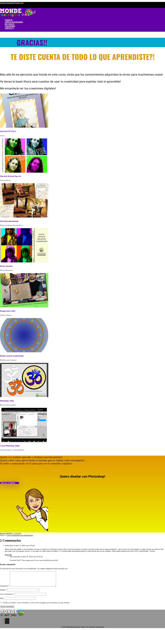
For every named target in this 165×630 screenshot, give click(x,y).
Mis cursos (9, 24)
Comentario (4, 586)
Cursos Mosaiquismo (14, 22)
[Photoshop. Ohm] (24, 396)
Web (1, 598)
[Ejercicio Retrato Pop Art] (24, 172)
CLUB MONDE (10, 26)
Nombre (3, 590)
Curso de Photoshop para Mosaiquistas (20, 535)
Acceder (145, 7)
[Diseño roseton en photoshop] (24, 352)
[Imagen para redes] (24, 307)
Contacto (9, 28)
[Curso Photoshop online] (24, 441)
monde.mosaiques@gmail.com (11, 3)
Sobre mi (8, 20)
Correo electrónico (7, 594)
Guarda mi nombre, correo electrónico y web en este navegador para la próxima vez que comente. (36, 603)
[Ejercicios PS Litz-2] (24, 127)
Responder (8, 555)
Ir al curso (8, 483)
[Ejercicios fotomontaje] (24, 217)
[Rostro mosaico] (24, 262)
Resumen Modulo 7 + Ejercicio (10, 533)
